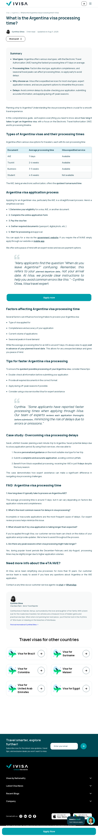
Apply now (49, 297)
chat (61, 584)
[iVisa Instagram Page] (20, 816)
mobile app (39, 241)
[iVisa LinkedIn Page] (25, 816)
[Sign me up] (84, 746)
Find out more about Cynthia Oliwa (23, 625)
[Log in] (84, 3)
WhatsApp (71, 584)
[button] (89, 3)
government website (47, 237)
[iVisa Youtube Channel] (30, 816)
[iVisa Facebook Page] (34, 816)
